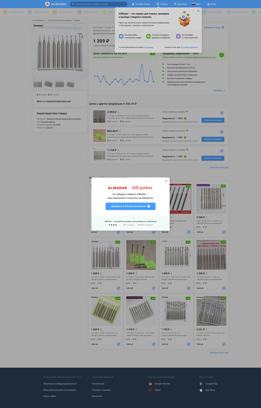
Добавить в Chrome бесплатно (128, 206)
